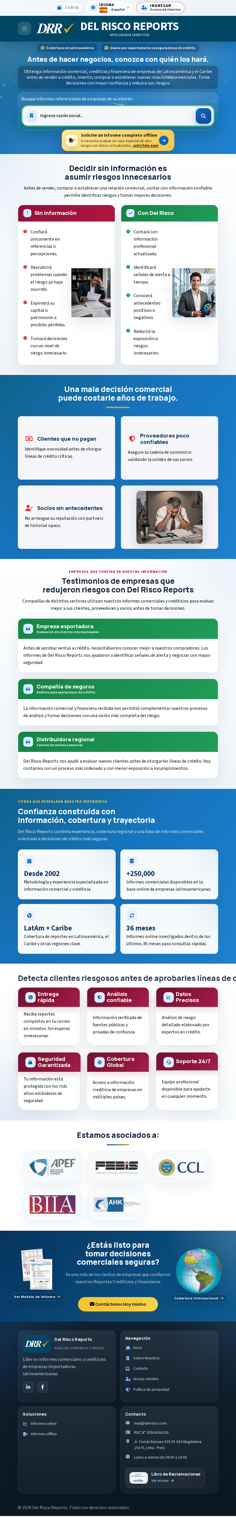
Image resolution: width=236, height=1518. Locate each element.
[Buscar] (203, 116)
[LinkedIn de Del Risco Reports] (28, 1387)
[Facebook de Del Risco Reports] (42, 1387)
